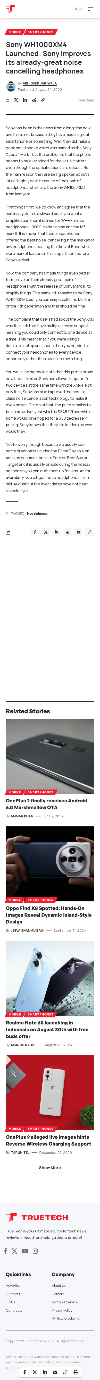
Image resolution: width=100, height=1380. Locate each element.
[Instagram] (35, 1251)
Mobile (15, 32)
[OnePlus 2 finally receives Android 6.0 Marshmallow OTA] (50, 756)
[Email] (55, 1372)
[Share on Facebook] (24, 1372)
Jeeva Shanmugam (27, 930)
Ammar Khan (22, 816)
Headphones (37, 513)
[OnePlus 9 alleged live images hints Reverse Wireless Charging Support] (50, 1092)
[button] (92, 9)
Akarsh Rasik (23, 1045)
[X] (14, 1251)
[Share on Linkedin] (25, 100)
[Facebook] (5, 1251)
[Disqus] (50, 615)
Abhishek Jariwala (40, 83)
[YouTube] (25, 1251)
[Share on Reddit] (34, 100)
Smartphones (40, 32)
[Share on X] (16, 100)
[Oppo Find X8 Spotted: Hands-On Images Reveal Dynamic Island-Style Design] (50, 863)
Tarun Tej (20, 1152)
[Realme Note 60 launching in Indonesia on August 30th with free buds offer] (50, 978)
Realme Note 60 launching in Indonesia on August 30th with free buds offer (47, 1029)
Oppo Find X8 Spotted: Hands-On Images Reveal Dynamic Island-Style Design (49, 915)
